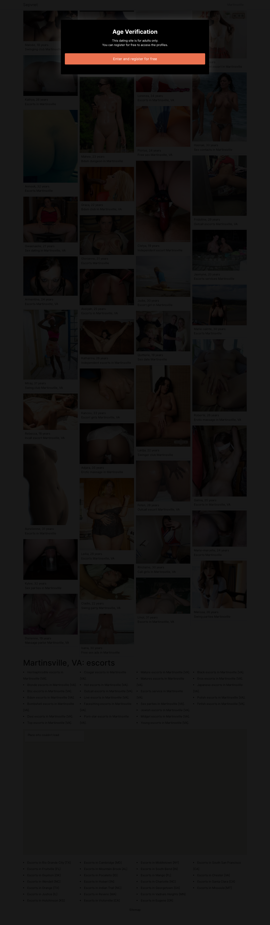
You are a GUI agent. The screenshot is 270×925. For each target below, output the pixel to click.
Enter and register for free (135, 59)
